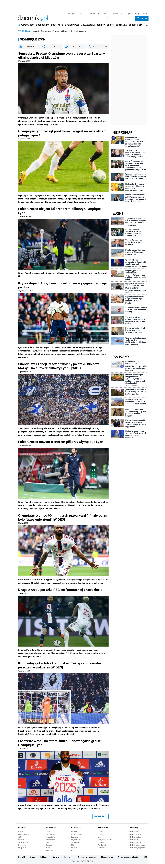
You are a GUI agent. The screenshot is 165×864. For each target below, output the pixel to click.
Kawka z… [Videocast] (60, 31)
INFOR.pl (71, 14)
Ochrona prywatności (87, 857)
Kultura (73, 850)
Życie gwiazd (75, 842)
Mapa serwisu (107, 857)
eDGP (20, 837)
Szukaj (143, 18)
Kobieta (74, 832)
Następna (99, 816)
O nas (32, 857)
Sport (48, 842)
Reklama (43, 857)
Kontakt (21, 857)
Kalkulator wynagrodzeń (137, 848)
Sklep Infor (22, 848)
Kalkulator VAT (134, 840)
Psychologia (102, 845)
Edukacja (74, 837)
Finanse (100, 834)
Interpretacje (22, 845)
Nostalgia (36, 31)
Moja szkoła (75, 840)
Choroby (101, 842)
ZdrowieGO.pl (117, 14)
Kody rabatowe (76, 834)
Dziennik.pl (51, 827)
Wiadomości (50, 840)
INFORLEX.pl (94, 14)
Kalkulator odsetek (135, 842)
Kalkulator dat (133, 832)
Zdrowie (49, 845)
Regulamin (68, 857)
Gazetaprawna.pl (24, 834)
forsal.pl (82, 14)
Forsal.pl (21, 840)
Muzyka (74, 848)
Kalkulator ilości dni (135, 834)
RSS (145, 857)
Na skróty (22, 827)
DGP (106, 14)
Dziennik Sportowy (78, 31)
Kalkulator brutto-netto (137, 845)
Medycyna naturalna (105, 840)
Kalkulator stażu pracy (136, 837)
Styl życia (101, 848)
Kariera (56, 857)
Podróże (49, 848)
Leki (99, 837)
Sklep (145, 14)
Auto (48, 832)
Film (72, 845)
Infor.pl (20, 832)
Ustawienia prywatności (128, 857)
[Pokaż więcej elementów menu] (146, 25)
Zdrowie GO (46, 31)
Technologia (50, 834)
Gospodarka (50, 837)
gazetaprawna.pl (134, 14)
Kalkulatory (133, 827)
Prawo (100, 832)
